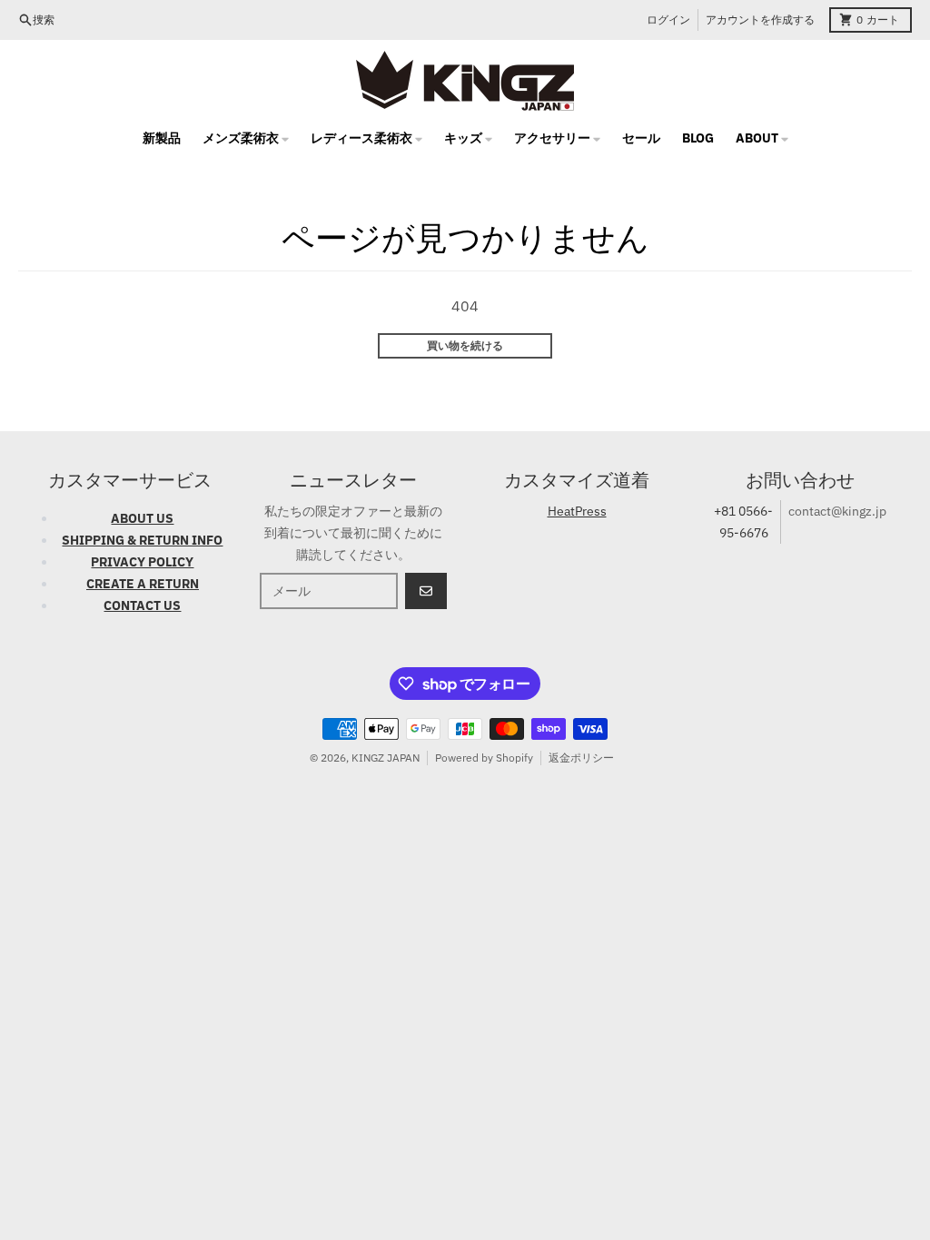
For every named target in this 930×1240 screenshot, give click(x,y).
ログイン (668, 19)
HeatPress (577, 511)
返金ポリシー (581, 757)
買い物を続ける (465, 345)
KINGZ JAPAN (385, 757)
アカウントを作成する (760, 19)
